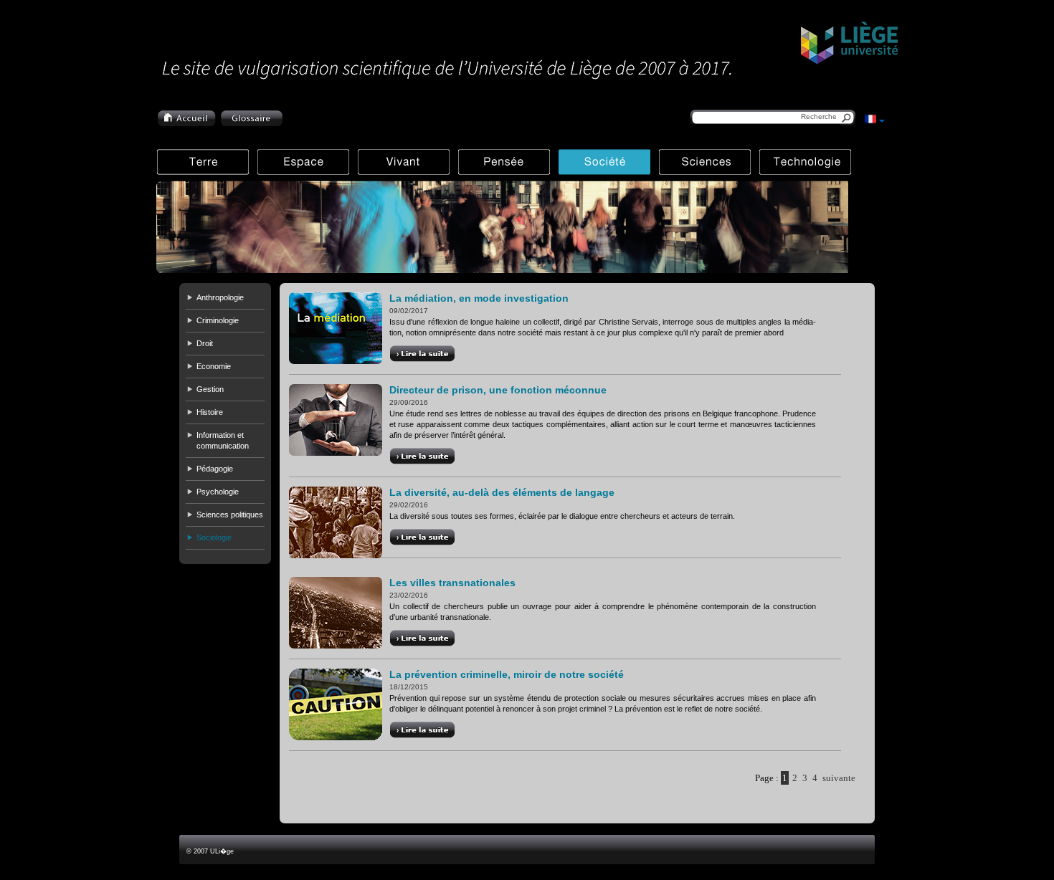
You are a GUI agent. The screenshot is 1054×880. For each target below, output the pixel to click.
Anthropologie (220, 297)
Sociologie (214, 537)
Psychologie (217, 491)
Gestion (210, 389)
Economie (213, 366)
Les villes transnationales (452, 582)
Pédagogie (214, 468)
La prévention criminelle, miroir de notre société (506, 674)
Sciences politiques (229, 514)
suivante (838, 778)
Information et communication (222, 440)
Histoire (209, 412)
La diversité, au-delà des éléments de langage (501, 492)
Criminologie (217, 320)
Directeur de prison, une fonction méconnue (498, 390)
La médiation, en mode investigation (479, 298)
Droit (204, 343)
